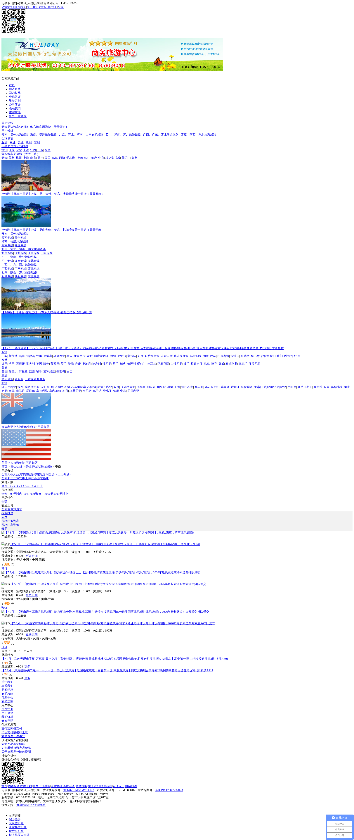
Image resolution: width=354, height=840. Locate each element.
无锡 (4, 157)
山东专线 (47, 253)
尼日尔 (30, 390)
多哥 (116, 387)
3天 (18, 486)
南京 (33, 157)
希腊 (71, 363)
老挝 (90, 356)
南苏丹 (20, 390)
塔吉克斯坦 (181, 356)
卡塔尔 (234, 356)
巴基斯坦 (223, 356)
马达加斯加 (305, 387)
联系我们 (20, 7)
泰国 (69, 356)
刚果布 (151, 387)
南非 (12, 390)
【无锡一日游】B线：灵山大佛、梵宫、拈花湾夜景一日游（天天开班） (53, 229)
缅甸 (113, 356)
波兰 (187, 363)
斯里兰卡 (80, 356)
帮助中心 (7, 697)
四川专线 (7, 260)
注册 (54, 7)
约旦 (297, 356)
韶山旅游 (15, 819)
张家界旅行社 (18, 827)
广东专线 (20, 268)
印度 (140, 356)
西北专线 (33, 268)
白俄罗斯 (176, 363)
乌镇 (55, 157)
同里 (48, 157)
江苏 (12, 150)
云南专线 (7, 237)
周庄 (40, 157)
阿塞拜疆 (163, 363)
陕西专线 (20, 276)
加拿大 (13, 371)
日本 (4, 356)
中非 (123, 390)
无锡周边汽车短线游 (14, 126)
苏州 (12, 157)
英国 (39, 363)
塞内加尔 (55, 390)
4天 (23, 486)
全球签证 (15, 96)
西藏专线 (7, 276)
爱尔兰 (141, 363)
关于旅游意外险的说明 (16, 751)
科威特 (245, 356)
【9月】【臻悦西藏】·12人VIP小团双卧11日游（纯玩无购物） (142, 348)
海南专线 (7, 245)
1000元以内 (14, 493)
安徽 (19, 150)
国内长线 (15, 92)
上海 (26, 150)
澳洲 (29, 142)
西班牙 (20, 363)
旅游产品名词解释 (13, 744)
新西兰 (19, 379)
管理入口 (118, 786)
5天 (27, 486)
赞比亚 (107, 390)
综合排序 (7, 513)
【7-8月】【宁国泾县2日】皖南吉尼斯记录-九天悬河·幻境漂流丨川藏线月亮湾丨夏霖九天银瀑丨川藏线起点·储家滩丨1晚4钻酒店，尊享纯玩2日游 (105, 544)
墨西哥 (60, 371)
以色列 (288, 356)
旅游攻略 (15, 112)
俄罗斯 (107, 363)
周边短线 (15, 89)
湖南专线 (20, 260)
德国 (4, 363)
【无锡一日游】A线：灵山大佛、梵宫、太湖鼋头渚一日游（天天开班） (53, 193)
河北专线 (20, 253)
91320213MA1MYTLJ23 (78, 790)
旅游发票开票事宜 (13, 736)
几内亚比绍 (212, 387)
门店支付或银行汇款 (14, 732)
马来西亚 (59, 356)
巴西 (32, 371)
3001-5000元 (45, 493)
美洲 (21, 142)
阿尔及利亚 (8, 387)
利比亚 (281, 387)
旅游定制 (15, 100)
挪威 (221, 363)
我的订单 (45, 7)
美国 (4, 371)
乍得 (116, 390)
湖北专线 (33, 260)
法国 (12, 363)
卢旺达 (291, 387)
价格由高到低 (10, 524)
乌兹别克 (196, 356)
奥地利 (86, 363)
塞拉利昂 (42, 390)
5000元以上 (60, 493)
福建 (48, 150)
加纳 (170, 387)
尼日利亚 (133, 390)
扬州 (135, 157)
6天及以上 (36, 486)
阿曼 (206, 356)
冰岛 (207, 363)
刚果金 (161, 387)
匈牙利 (131, 363)
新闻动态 (7, 689)
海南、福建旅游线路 (43, 134)
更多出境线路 (18, 116)
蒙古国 (131, 356)
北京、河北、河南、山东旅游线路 (81, 134)
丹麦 (78, 363)
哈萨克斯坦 (152, 356)
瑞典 (123, 363)
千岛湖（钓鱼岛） (78, 157)
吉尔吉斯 (167, 356)
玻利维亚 (49, 371)
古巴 (69, 371)
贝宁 (54, 387)
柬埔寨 (47, 356)
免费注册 (7, 709)
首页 (12, 85)
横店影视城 (112, 157)
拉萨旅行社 (16, 831)
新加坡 (13, 356)
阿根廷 (23, 371)
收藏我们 (8, 7)
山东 (40, 150)
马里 (327, 387)
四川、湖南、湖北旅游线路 (123, 134)
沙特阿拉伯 (268, 356)
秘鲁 (39, 371)
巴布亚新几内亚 (35, 379)
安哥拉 (45, 387)
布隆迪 (91, 387)
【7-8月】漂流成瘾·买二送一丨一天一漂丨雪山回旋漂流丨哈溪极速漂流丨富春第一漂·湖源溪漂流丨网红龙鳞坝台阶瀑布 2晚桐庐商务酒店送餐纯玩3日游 (107, 670)
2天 (14, 486)
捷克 (214, 363)
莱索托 (258, 387)
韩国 (39, 356)
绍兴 (101, 157)
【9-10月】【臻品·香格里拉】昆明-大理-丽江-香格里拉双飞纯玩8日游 (46, 312)
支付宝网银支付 (11, 728)
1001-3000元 (30, 493)
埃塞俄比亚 (32, 387)
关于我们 (33, 7)
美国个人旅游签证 (19, 462)
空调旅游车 (14, 509)
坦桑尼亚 (75, 390)
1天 (9, 486)
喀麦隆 (225, 387)
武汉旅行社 (16, 823)
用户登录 (7, 713)
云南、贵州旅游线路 (14, 134)
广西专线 (7, 268)
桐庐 (94, 157)
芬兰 (116, 363)
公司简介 (15, 104)
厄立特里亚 (128, 387)
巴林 (213, 356)
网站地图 (131, 786)
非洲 (37, 142)
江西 (33, 150)
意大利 (30, 363)
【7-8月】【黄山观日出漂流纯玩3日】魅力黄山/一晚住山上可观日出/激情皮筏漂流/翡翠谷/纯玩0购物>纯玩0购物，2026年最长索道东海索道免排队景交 (108, 584)
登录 (61, 7)
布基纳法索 (78, 387)
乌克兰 (243, 363)
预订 (4, 568)
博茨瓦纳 (64, 387)
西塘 (62, 157)
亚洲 (4, 142)
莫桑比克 (337, 387)
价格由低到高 (10, 520)
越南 (22, 356)
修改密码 (7, 720)
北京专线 (7, 253)
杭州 (19, 157)
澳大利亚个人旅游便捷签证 (25, 426)
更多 (27, 666)
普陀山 (126, 157)
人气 (4, 517)
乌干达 (97, 390)
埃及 (20, 387)
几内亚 (199, 387)
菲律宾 (30, 356)
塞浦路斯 (231, 363)
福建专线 (20, 245)
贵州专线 (20, 237)
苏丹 (65, 390)
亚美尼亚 (255, 363)
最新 (4, 528)
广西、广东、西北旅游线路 (160, 134)
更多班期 (32, 555)
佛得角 (141, 387)
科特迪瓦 (247, 387)
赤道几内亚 (104, 387)
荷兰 (64, 363)
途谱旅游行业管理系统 (31, 805)
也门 (280, 356)
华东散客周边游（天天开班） (49, 126)
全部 (4, 474)
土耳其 (151, 363)
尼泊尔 (121, 356)
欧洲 (12, 142)
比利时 (96, 363)
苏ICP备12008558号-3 (169, 790)
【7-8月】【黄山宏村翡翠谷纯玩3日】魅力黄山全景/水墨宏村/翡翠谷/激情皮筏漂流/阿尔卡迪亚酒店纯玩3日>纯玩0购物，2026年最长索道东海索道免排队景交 (112, 623)
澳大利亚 (7, 379)
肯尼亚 (235, 387)
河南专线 (33, 253)
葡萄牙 (55, 363)
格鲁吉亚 (197, 363)
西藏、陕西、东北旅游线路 (198, 134)
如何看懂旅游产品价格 (16, 747)
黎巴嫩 (255, 356)
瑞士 (46, 363)
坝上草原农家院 (19, 834)
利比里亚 (270, 387)
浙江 (4, 150)
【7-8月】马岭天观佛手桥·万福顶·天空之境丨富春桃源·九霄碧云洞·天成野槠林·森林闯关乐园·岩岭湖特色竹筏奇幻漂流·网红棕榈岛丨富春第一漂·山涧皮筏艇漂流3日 (114, 658)
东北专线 (33, 276)
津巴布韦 (187, 387)
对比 (4, 540)
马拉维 (318, 387)
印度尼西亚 (101, 356)
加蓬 (177, 387)
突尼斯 (87, 390)
